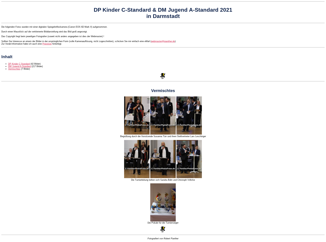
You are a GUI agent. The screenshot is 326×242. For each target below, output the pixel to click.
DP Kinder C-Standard (19, 64)
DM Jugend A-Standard (19, 66)
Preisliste (47, 44)
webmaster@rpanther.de (163, 41)
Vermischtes (14, 69)
